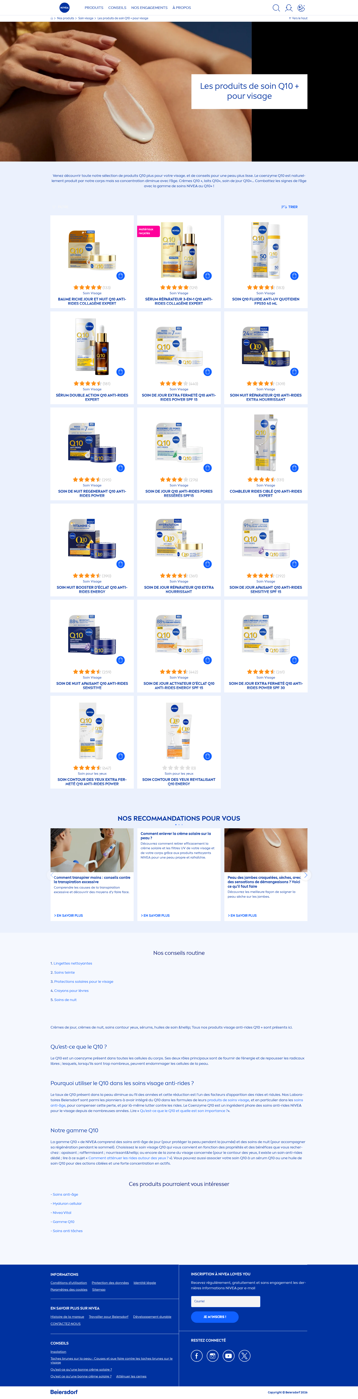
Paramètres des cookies (69, 1290)
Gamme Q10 (63, 1221)
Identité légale (145, 1283)
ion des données (110, 1283)
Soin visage (86, 18)
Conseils (117, 7)
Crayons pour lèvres (71, 990)
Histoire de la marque (67, 1317)
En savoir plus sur (75, 1308)
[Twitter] (244, 1356)
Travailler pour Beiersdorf (108, 1317)
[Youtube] (229, 1356)
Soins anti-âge (65, 1194)
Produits (94, 7)
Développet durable (152, 1317)
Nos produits (66, 18)
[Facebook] (197, 1356)
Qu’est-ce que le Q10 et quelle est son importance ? (184, 1110)
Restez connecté (208, 1340)
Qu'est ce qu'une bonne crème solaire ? (81, 1376)
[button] (120, 276)
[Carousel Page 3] (182, 824)
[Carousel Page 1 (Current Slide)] (176, 824)
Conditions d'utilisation (69, 1283)
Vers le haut (299, 18)
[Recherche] (276, 8)
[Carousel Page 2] (179, 824)
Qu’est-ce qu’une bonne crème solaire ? (81, 1369)
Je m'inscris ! (215, 1317)
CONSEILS (60, 1343)
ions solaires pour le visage (83, 981)
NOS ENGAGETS (149, 7)
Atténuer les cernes (131, 1376)
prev (52, 875)
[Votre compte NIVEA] (289, 8)
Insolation (58, 1352)
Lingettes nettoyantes (73, 963)
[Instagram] (213, 1356)
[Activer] (301, 8)
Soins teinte (64, 972)
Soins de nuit (65, 999)
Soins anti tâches (68, 1231)
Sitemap (98, 1290)
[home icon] (52, 18)
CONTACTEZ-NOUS (66, 1324)
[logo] (65, 8)
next (305, 875)
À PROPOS (182, 7)
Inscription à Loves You (220, 1274)
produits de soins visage (228, 1100)
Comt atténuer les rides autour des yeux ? (128, 1158)
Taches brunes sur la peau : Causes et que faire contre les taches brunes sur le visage (112, 1360)
